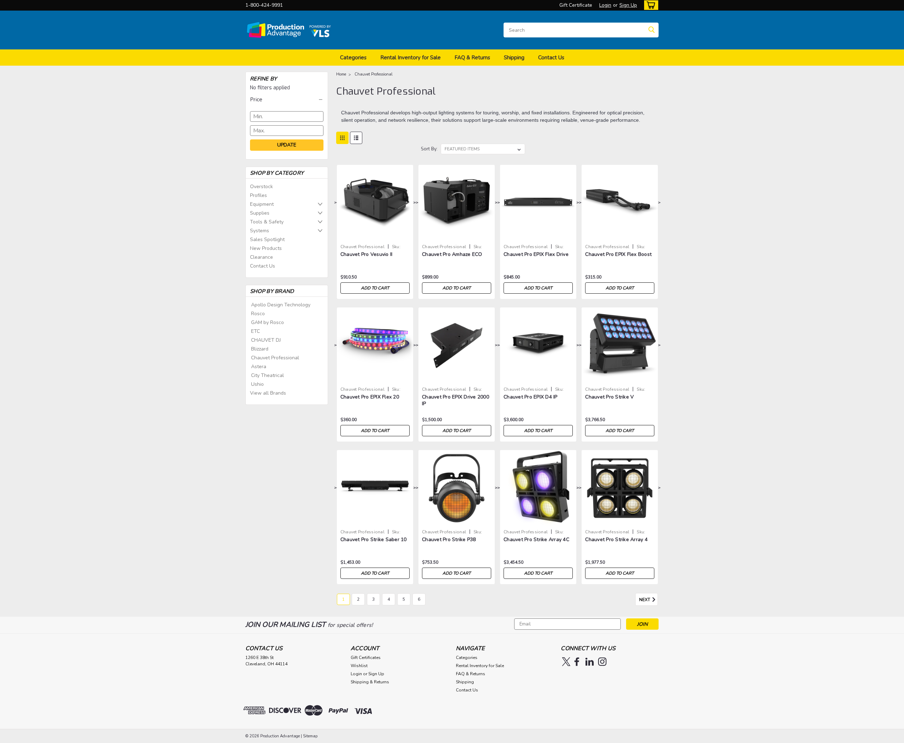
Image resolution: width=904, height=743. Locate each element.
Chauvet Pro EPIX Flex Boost (618, 254)
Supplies (259, 213)
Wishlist (359, 666)
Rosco (258, 313)
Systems (259, 230)
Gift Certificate (575, 5)
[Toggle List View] (356, 138)
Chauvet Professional (275, 357)
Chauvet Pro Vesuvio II (366, 254)
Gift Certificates (366, 657)
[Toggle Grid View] (342, 138)
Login (605, 5)
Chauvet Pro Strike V (609, 397)
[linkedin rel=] (589, 661)
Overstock (261, 186)
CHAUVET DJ (266, 340)
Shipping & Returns (370, 682)
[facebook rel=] (576, 661)
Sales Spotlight (267, 239)
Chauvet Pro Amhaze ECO (452, 254)
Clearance (261, 257)
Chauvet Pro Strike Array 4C (536, 539)
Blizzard (259, 349)
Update (286, 145)
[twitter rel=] (566, 661)
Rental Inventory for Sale (410, 57)
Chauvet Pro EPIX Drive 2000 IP (455, 400)
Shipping (514, 57)
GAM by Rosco (267, 322)
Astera (258, 366)
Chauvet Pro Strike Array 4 (616, 539)
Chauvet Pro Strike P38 (449, 539)
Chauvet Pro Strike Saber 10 (373, 539)
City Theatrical (267, 375)
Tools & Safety (267, 221)
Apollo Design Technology (280, 304)
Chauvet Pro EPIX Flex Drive (536, 254)
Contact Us (551, 57)
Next (645, 600)
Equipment (262, 204)
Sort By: (429, 149)
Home (341, 74)
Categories (353, 57)
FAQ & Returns (472, 57)
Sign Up (628, 5)
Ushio (257, 384)
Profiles (258, 195)
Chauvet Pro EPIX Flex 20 (369, 397)
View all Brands (268, 393)
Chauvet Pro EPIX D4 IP (531, 397)
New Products (266, 248)
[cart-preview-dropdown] (650, 5)
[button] (286, 99)
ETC (255, 331)
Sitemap (310, 736)
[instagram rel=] (602, 661)
